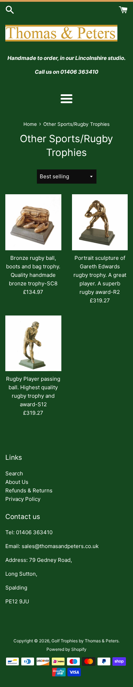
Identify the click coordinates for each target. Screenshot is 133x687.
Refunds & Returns (28, 490)
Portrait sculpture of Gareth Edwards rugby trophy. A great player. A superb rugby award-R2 (99, 275)
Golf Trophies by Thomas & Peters (84, 640)
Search (14, 473)
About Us (16, 482)
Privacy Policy (22, 499)
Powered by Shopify (66, 649)
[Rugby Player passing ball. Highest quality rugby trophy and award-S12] (33, 343)
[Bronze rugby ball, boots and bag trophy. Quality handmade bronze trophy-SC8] (33, 222)
